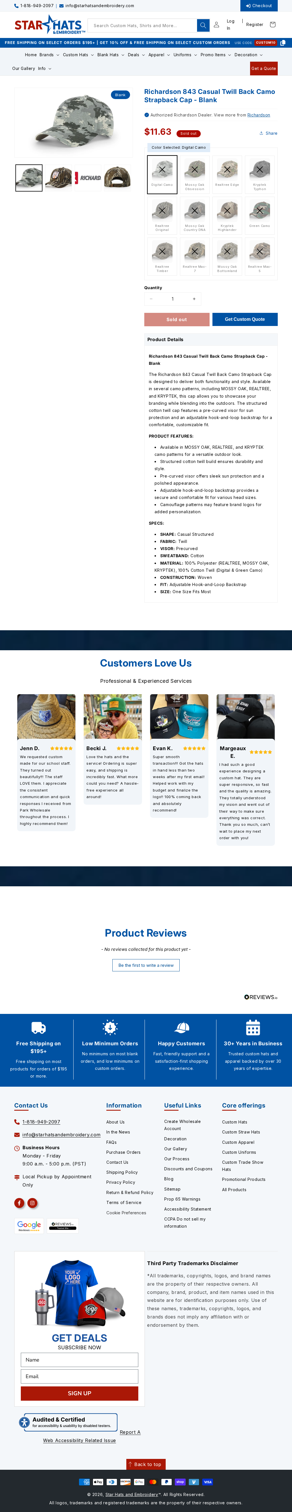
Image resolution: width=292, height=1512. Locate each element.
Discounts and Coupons (188, 1168)
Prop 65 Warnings (182, 1199)
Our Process (177, 1158)
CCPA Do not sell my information (185, 1223)
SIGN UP (79, 1393)
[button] (50, 55)
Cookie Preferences (126, 1212)
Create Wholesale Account (182, 1125)
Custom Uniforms (239, 1152)
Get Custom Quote (245, 319)
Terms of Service (124, 1202)
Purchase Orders (123, 1152)
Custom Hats (235, 1122)
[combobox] (149, 25)
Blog (168, 1178)
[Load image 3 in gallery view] (88, 178)
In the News (118, 1132)
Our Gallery (175, 1148)
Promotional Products (244, 1179)
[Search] (203, 25)
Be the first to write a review (146, 965)
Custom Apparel (238, 1142)
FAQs (111, 1142)
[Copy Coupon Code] (283, 43)
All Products (234, 1189)
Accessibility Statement (187, 1209)
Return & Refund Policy (129, 1192)
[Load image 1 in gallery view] (29, 178)
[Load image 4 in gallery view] (117, 178)
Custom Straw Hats (241, 1132)
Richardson (259, 114)
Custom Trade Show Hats (242, 1166)
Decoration (175, 1138)
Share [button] (272, 133)
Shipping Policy (122, 1172)
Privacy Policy (120, 1182)
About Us (115, 1122)
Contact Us (117, 1162)
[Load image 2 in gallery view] (58, 178)
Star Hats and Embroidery (132, 1494)
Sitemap (172, 1189)
